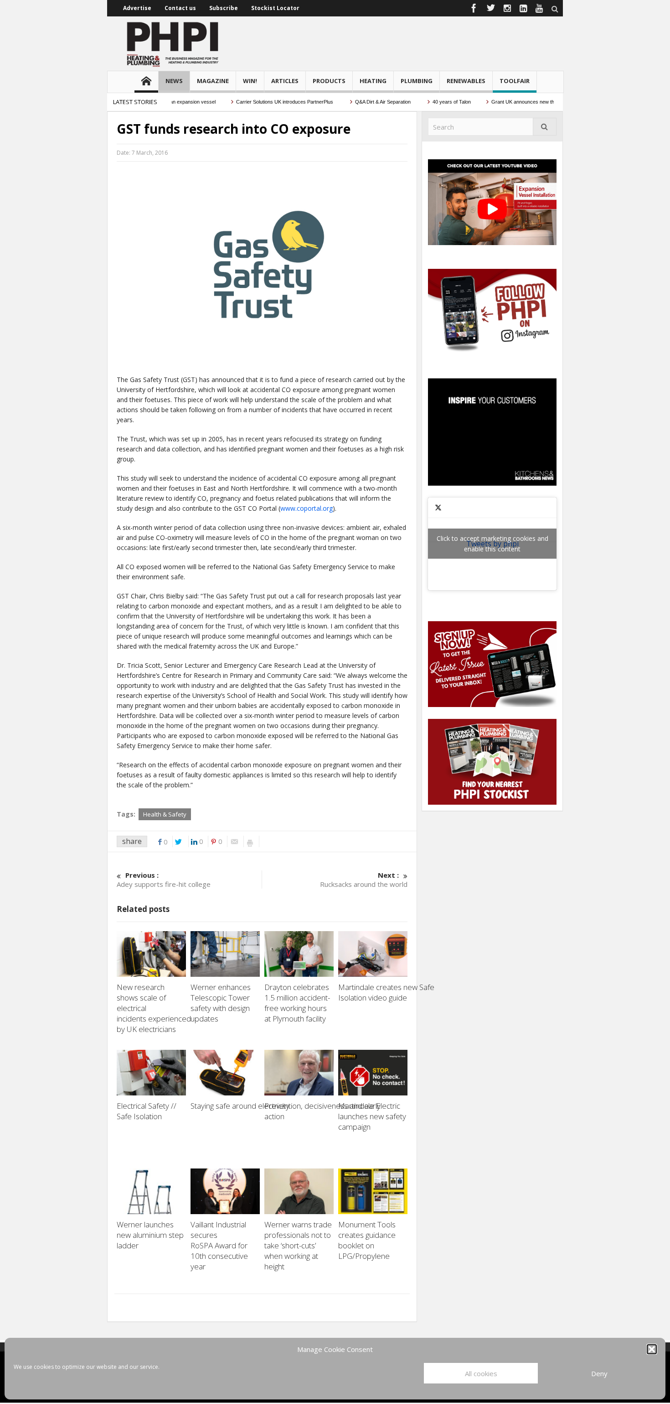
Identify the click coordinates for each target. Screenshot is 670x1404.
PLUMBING (417, 81)
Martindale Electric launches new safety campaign (372, 1116)
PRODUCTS (329, 81)
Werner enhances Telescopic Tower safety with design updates (221, 1003)
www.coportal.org (306, 508)
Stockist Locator (275, 8)
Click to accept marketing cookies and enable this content (492, 543)
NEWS (174, 81)
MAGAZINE (213, 81)
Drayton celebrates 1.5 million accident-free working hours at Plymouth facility (297, 1003)
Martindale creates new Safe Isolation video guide (386, 992)
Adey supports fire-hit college (164, 879)
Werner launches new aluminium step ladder (150, 1235)
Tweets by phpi (492, 543)
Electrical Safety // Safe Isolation (146, 1110)
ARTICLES (285, 81)
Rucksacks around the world (363, 879)
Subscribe (223, 8)
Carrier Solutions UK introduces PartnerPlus (262, 102)
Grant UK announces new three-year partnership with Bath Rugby (540, 102)
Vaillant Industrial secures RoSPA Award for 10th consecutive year (219, 1245)
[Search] (545, 127)
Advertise (137, 8)
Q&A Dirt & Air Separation (360, 102)
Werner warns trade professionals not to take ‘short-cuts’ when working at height (298, 1245)
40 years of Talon (428, 102)
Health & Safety (164, 814)
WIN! (250, 81)
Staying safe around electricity (241, 1105)
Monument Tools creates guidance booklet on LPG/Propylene (367, 1240)
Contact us (180, 8)
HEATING (373, 81)
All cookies (481, 1373)
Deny (599, 1373)
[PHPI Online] (173, 43)
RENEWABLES (466, 81)
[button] (651, 1349)
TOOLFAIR (515, 81)
